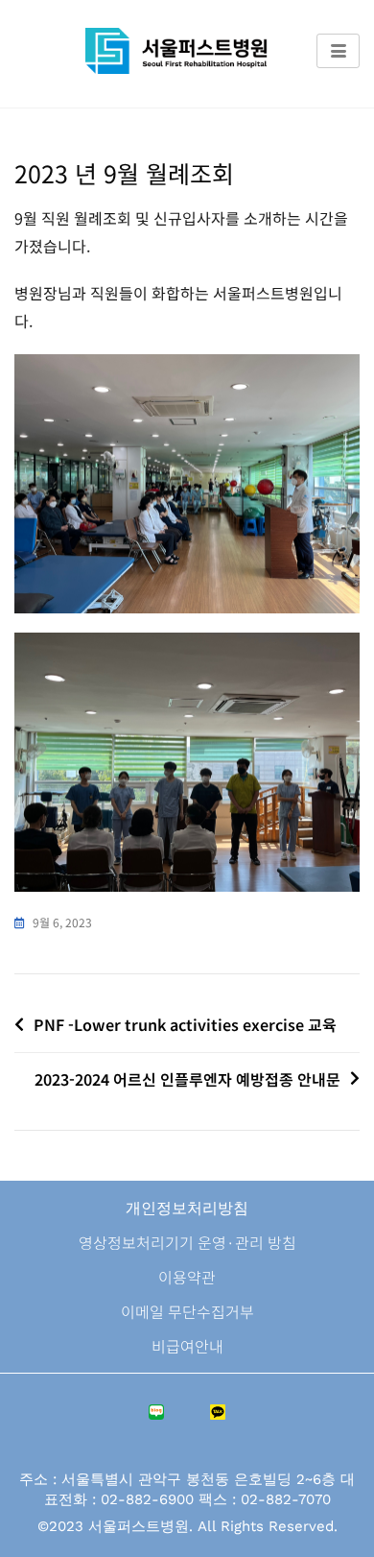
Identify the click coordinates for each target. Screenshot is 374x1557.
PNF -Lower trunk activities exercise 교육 (185, 1024)
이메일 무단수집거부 (187, 1311)
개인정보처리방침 (187, 1207)
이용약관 (187, 1276)
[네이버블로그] (156, 1417)
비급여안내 (187, 1345)
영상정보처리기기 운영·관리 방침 (187, 1242)
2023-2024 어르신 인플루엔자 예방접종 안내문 (187, 1078)
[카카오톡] (218, 1417)
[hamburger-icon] (338, 51)
